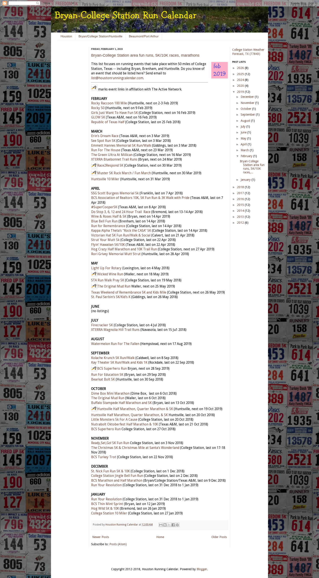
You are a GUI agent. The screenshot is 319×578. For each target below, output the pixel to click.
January (246, 179)
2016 (241, 199)
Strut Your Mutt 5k (105, 240)
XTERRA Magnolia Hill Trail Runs (115, 330)
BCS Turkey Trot (103, 457)
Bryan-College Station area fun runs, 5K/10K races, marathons (145, 55)
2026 (241, 68)
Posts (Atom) (118, 544)
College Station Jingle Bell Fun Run (117, 476)
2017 (241, 193)
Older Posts (219, 537)
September (248, 114)
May (244, 138)
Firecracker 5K (102, 325)
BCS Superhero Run (112, 369)
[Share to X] (169, 525)
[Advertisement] (70, 113)
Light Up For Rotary (106, 268)
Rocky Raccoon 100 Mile (109, 103)
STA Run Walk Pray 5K (107, 280)
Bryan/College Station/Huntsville (100, 36)
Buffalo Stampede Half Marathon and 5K (121, 403)
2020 (241, 85)
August (246, 120)
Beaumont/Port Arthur (144, 36)
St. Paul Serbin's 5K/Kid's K (110, 297)
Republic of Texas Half (107, 122)
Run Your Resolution (106, 485)
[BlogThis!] (165, 525)
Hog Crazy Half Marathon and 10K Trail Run (124, 249)
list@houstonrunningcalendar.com (117, 78)
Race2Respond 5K (110, 165)
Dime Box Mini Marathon (110, 394)
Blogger (202, 569)
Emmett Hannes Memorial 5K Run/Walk (121, 146)
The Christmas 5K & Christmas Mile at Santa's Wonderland (135, 448)
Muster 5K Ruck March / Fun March (124, 173)
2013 (241, 216)
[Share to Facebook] (173, 525)
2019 (241, 92)
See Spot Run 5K (103, 141)
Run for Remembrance (108, 226)
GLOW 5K (98, 117)
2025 (241, 74)
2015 (241, 205)
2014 (241, 210)
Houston (66, 36)
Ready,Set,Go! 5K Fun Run (110, 443)
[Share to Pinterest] (177, 525)
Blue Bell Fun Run (104, 221)
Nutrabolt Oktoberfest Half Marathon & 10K (124, 424)
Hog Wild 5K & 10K (105, 509)
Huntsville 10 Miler (105, 179)
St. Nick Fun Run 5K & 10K (110, 471)
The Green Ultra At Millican (112, 155)
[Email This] (161, 525)
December (248, 97)
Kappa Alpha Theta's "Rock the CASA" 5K (121, 231)
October (246, 108)
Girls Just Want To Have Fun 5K (114, 113)
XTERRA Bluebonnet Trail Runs (114, 159)
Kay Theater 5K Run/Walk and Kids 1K (119, 363)
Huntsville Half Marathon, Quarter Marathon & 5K (135, 409)
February (247, 156)
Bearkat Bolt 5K (103, 379)
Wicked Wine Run (110, 274)
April (244, 144)
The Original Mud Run (113, 286)
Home (160, 537)
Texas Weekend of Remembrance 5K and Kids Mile (128, 292)
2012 (241, 222)
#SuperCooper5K (104, 207)
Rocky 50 (97, 108)
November (248, 103)
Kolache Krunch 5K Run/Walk (113, 358)
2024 (241, 80)
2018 (241, 187)
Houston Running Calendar (122, 524)
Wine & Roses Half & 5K (108, 216)
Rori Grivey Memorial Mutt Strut (116, 254)
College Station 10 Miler (109, 513)
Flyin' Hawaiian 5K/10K (108, 245)
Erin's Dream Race (104, 136)
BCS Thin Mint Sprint (107, 504)
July (243, 126)
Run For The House (105, 150)
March (245, 150)
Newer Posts (100, 537)
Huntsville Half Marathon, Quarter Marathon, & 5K (129, 415)
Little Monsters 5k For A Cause (114, 420)
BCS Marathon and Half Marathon (116, 481)
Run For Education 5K (107, 375)
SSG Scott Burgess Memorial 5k (115, 193)
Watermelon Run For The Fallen (115, 344)
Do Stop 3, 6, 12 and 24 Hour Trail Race (120, 212)
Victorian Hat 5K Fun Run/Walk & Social (120, 235)
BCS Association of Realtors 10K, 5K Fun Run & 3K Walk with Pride (140, 198)
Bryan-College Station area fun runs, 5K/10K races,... (252, 166)
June (244, 132)
